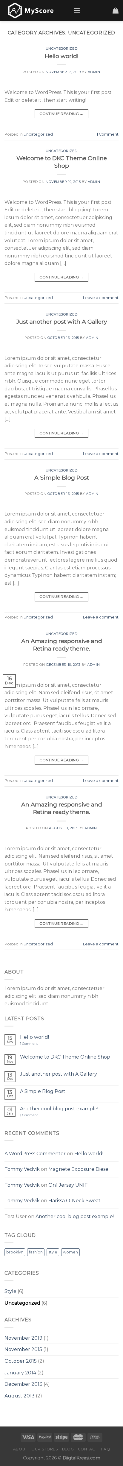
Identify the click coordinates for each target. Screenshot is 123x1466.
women (70, 1252)
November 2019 (23, 1338)
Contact (87, 1449)
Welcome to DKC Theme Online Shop (61, 161)
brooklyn (14, 1252)
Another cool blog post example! (59, 1109)
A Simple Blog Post (61, 477)
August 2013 (19, 1396)
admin (94, 72)
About (20, 1449)
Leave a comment (101, 297)
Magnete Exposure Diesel (79, 1169)
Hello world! (62, 56)
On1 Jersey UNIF (67, 1185)
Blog (68, 1449)
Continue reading (61, 113)
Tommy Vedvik (22, 1169)
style (52, 1252)
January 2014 (20, 1373)
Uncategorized (61, 48)
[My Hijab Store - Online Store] (34, 10)
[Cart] (116, 10)
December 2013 (23, 1384)
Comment (108, 134)
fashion (36, 1252)
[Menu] (76, 10)
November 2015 (23, 1349)
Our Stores (44, 1449)
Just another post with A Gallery (61, 321)
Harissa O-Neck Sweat (74, 1200)
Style (10, 1291)
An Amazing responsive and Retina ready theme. (61, 644)
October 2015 (20, 1361)
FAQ (105, 1449)
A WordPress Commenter (35, 1153)
